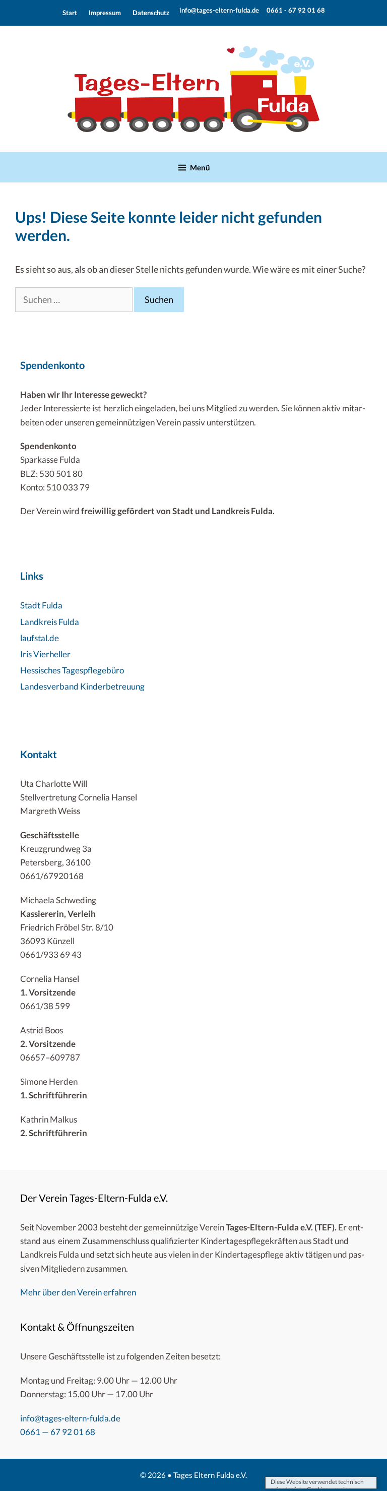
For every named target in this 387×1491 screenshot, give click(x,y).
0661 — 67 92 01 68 (57, 1431)
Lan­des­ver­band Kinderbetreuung (82, 686)
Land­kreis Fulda (49, 621)
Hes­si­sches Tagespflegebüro (72, 670)
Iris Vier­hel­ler (45, 654)
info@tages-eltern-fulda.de (219, 10)
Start (69, 13)
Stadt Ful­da (41, 605)
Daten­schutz (151, 13)
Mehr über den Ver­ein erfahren (78, 1292)
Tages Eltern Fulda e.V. (210, 1474)
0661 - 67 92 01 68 (295, 10)
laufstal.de (39, 638)
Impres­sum (105, 13)
